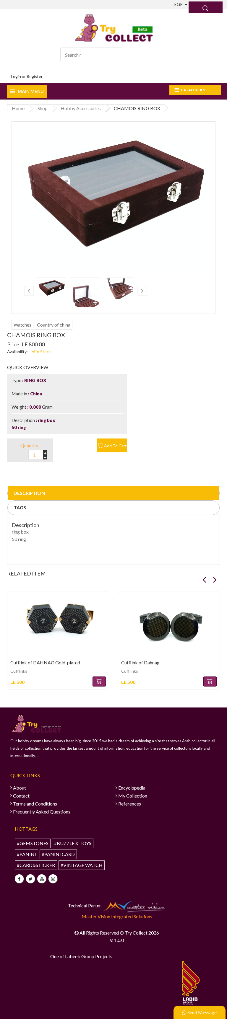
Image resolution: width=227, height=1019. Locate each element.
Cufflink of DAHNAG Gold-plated (45, 662)
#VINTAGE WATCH (82, 865)
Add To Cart (115, 445)
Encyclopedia (131, 787)
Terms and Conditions (35, 803)
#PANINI (26, 854)
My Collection (132, 795)
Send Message (202, 1012)
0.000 (35, 407)
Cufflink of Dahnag (140, 662)
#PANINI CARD (58, 854)
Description (29, 493)
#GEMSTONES (32, 843)
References (129, 803)
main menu (31, 91)
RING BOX (34, 380)
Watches (22, 324)
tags (20, 507)
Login (16, 76)
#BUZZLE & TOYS (72, 843)
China (35, 393)
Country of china (53, 324)
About (19, 787)
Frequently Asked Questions (41, 811)
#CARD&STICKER (36, 865)
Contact (21, 795)
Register (35, 76)
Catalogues (193, 90)
